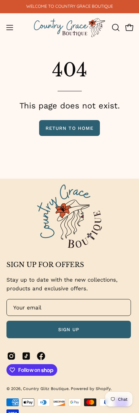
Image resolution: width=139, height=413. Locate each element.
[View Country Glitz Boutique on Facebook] (41, 356)
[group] (69, 6)
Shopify (103, 388)
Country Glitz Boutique (46, 388)
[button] (115, 27)
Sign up (69, 329)
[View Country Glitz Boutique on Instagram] (11, 356)
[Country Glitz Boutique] (69, 27)
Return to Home (69, 128)
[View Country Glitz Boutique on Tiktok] (26, 356)
